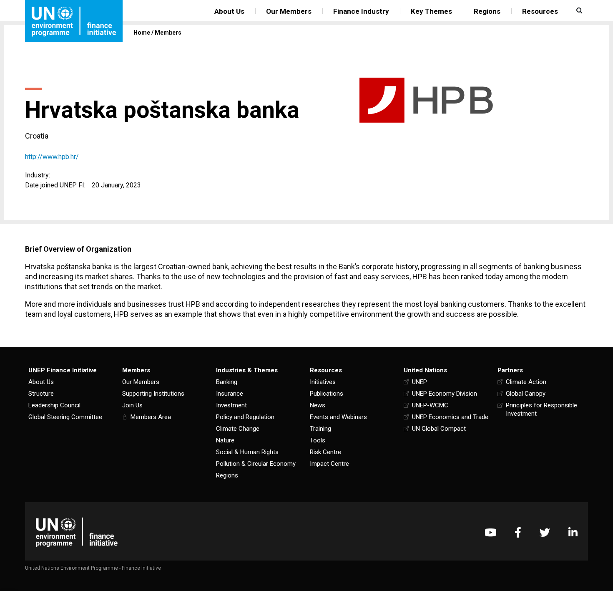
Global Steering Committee (65, 417)
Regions (487, 11)
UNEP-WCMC (430, 405)
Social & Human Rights (247, 452)
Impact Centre (329, 463)
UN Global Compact (439, 428)
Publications (326, 393)
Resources (540, 11)
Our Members (289, 11)
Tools (317, 440)
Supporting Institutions (153, 393)
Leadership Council (54, 405)
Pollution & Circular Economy (256, 463)
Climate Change (237, 428)
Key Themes (431, 11)
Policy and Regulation (245, 417)
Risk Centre (325, 452)
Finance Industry (361, 11)
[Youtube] (490, 532)
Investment (231, 405)
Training (320, 428)
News (317, 405)
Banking (226, 382)
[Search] (578, 10)
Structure (41, 393)
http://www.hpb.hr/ (52, 157)
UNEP (419, 382)
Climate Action (526, 382)
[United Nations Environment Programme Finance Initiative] (76, 532)
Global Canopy (525, 393)
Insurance (229, 393)
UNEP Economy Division (444, 393)
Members (168, 32)
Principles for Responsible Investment (541, 409)
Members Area (151, 417)
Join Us (132, 405)
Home (141, 32)
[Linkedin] (573, 532)
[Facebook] (518, 532)
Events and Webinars (338, 417)
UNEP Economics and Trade (450, 417)
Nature (225, 440)
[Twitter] (545, 532)
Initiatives (323, 382)
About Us (229, 11)
